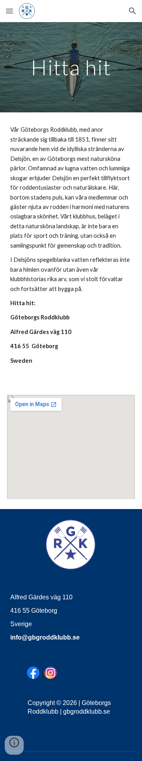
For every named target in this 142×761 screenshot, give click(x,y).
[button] (9, 11)
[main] (71, 67)
